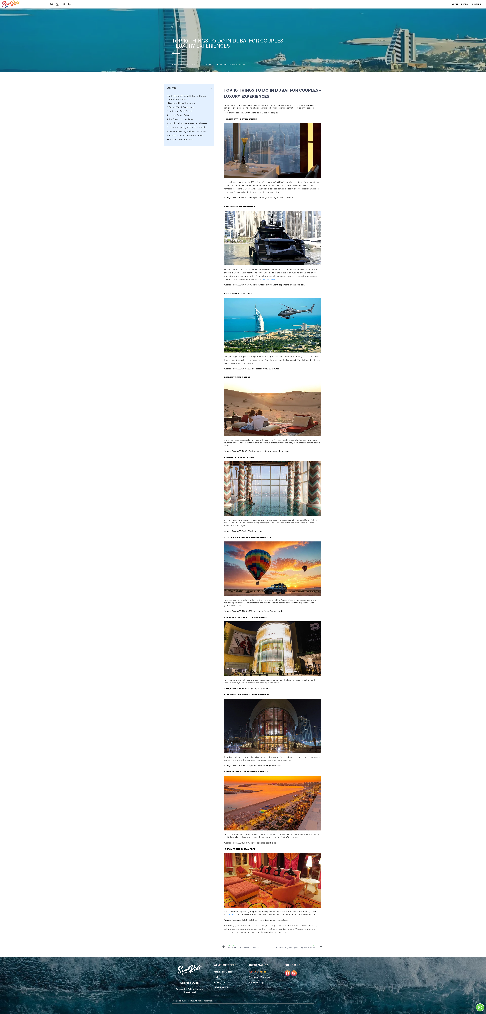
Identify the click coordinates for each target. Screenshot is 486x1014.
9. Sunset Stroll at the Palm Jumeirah (185, 135)
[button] (210, 88)
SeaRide (476, 4)
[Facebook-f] (287, 973)
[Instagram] (63, 4)
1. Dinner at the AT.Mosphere (181, 103)
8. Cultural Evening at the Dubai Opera (186, 131)
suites (231, 914)
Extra (464, 4)
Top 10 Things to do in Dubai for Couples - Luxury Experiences (188, 97)
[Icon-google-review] (57, 4)
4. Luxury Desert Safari (178, 115)
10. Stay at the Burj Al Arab (180, 139)
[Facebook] (69, 4)
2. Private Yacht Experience (180, 107)
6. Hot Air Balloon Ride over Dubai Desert (187, 123)
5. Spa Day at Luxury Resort (180, 119)
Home (175, 64)
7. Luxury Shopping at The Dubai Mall (186, 127)
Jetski (455, 4)
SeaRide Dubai (268, 279)
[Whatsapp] (51, 4)
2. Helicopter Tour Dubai (179, 111)
